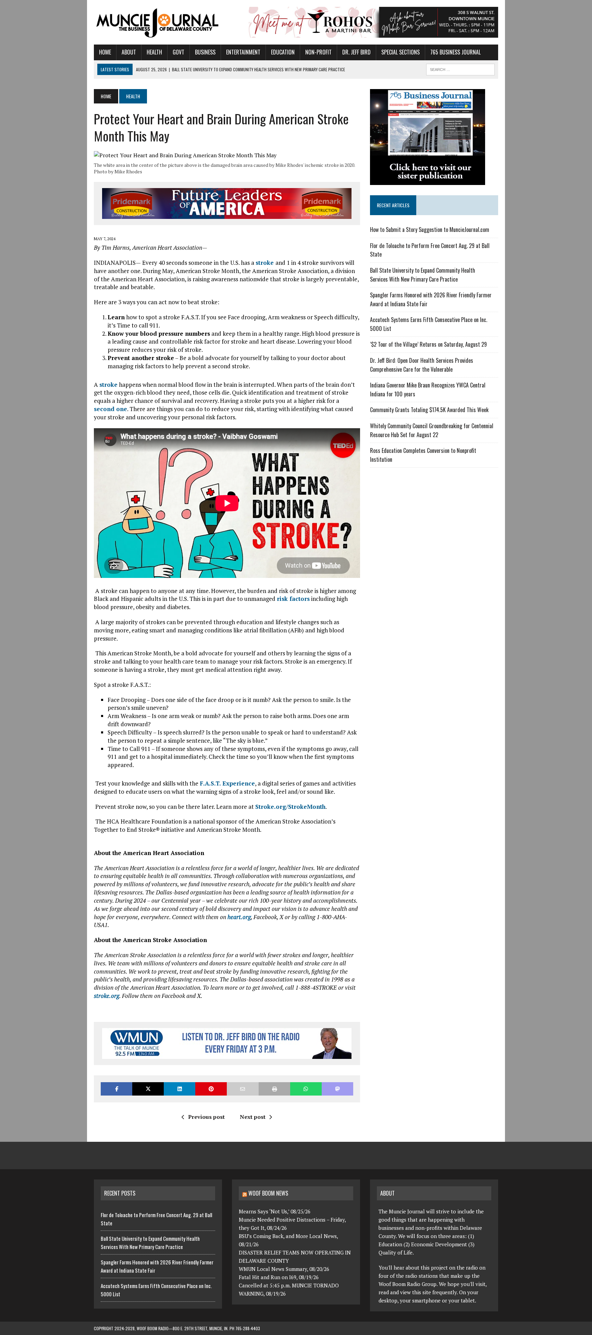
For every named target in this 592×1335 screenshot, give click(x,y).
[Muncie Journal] (158, 22)
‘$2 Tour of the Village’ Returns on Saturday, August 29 (428, 344)
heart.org (239, 917)
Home (105, 52)
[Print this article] (274, 1089)
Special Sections (400, 52)
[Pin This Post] (211, 1089)
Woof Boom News (268, 1193)
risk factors (293, 599)
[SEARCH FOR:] (460, 68)
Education (283, 52)
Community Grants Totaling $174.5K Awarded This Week (429, 410)
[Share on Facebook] (116, 1089)
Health (154, 52)
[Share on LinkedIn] (179, 1089)
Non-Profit (318, 52)
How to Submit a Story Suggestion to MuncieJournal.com (429, 229)
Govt (178, 52)
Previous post (206, 1117)
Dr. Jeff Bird (356, 52)
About (129, 52)
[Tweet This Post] (148, 1089)
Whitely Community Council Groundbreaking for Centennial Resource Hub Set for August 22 (431, 430)
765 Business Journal (455, 52)
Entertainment (243, 52)
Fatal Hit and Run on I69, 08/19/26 (279, 1277)
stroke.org (106, 996)
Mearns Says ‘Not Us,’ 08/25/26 (274, 1211)
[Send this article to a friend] (242, 1089)
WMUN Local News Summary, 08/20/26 (284, 1268)
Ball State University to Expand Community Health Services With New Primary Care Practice (422, 274)
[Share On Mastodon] (337, 1089)
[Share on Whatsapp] (306, 1089)
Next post (253, 1117)
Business (205, 52)
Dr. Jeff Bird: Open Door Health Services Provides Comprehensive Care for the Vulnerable (421, 364)
